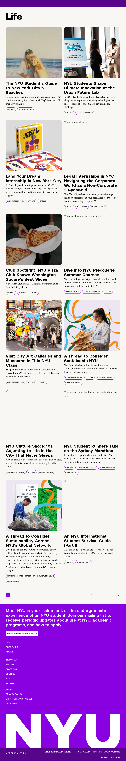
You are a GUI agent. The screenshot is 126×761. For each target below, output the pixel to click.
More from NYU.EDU (16, 753)
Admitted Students (15, 472)
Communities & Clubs (28, 293)
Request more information (20, 633)
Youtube (10, 674)
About (9, 689)
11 (91, 594)
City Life (11, 109)
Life (8, 642)
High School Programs (106, 752)
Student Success (110, 758)
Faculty (42, 382)
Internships (44, 201)
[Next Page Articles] (118, 595)
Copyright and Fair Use (19, 699)
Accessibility (13, 703)
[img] (34, 52)
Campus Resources (15, 201)
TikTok (9, 678)
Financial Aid (82, 752)
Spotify (10, 683)
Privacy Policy (14, 694)
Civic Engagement (85, 113)
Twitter (10, 664)
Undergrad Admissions (58, 752)
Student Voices (25, 109)
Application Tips (72, 292)
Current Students (73, 383)
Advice (9, 652)
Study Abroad (71, 473)
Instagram (11, 660)
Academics (12, 647)
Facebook (11, 669)
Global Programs (107, 468)
